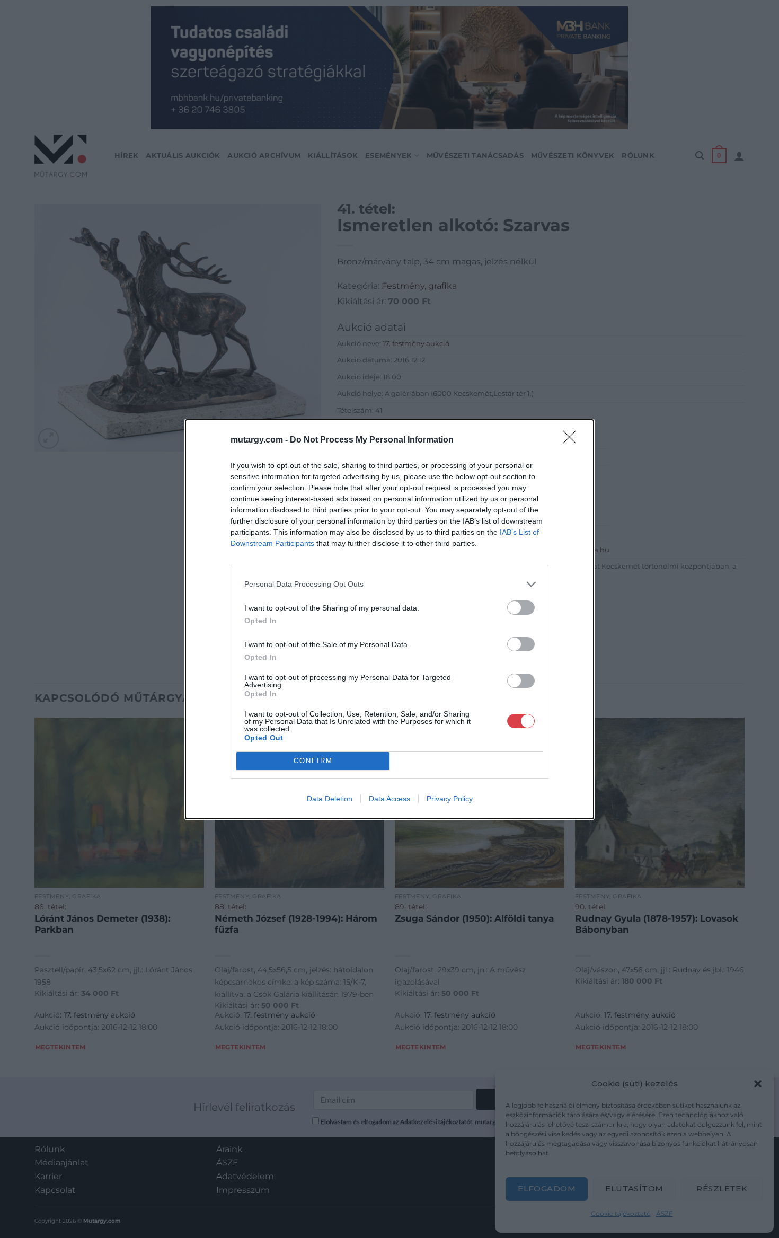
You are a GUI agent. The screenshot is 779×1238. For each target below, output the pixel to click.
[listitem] (389, 584)
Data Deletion (329, 798)
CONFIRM (313, 761)
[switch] (521, 607)
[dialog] (389, 619)
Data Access (389, 798)
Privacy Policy (450, 798)
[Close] (573, 440)
